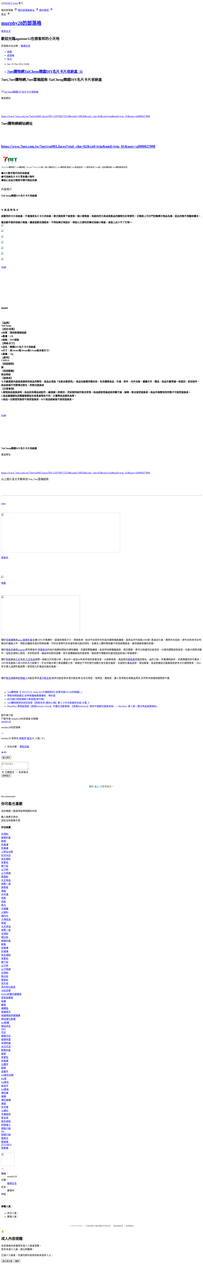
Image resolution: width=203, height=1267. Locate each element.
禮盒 (3, 891)
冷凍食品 (6, 919)
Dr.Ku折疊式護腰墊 (11, 994)
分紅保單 (6, 990)
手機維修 (6, 1114)
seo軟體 (5, 1022)
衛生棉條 (6, 1121)
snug (3, 503)
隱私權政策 (118, 1226)
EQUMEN (6, 1144)
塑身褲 (4, 1142)
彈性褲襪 (6, 1100)
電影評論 (24, 746)
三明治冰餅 (7, 851)
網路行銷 (6, 1128)
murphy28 (6, 721)
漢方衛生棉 (45, 678)
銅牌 (3, 1068)
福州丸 (4, 916)
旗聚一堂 (6, 884)
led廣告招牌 (7, 1075)
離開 (17, 1261)
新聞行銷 (6, 1134)
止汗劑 (4, 869)
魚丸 (3, 905)
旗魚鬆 (131, 659)
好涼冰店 (6, 855)
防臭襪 (4, 848)
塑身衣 (4, 557)
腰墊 (3, 1005)
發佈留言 (6, 776)
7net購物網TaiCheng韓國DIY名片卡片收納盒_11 (45, 71)
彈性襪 (4, 1093)
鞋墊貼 (4, 876)
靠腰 (3, 1001)
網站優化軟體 (8, 1019)
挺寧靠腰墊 (7, 997)
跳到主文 (6, 31)
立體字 (4, 1064)
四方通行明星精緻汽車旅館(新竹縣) (25, 699)
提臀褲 (4, 1148)
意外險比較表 (8, 987)
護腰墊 (4, 1008)
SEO (3, 1029)
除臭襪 (9, 640)
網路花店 (6, 1036)
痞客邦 (22, 738)
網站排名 (6, 1026)
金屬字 (4, 1071)
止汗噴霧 (6, 873)
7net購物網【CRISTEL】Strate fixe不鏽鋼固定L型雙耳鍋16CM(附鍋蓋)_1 (44, 692)
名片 (9, 59)
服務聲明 (130, 1226)
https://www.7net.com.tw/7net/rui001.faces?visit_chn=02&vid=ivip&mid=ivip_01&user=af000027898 (78, 146)
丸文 (17, 659)
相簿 (9, 52)
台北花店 (6, 1046)
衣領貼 (4, 834)
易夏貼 (4, 862)
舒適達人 (22, 678)
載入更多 (6, 757)
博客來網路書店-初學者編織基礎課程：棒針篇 (31, 695)
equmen (21, 649)
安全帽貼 (6, 859)
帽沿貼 (4, 937)
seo (2, 1131)
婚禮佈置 (6, 1039)
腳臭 (3, 841)
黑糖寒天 (6, 1012)
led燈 (3, 1078)
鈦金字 (4, 1085)
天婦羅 (4, 908)
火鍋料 (4, 912)
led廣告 (5, 1082)
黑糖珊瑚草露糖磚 (10, 1015)
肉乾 (3, 901)
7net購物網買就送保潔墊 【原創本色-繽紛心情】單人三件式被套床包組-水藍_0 (48, 702)
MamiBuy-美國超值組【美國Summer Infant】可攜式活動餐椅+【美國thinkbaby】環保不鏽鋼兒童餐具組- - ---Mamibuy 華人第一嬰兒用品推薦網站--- (83, 706)
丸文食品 (30, 659)
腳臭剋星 (27, 640)
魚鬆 (3, 583)
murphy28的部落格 (21, 23)
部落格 (10, 55)
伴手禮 (4, 894)
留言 (29, 738)
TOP (3, 267)
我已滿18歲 (7, 1261)
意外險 (4, 983)
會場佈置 (6, 1043)
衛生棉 (9, 678)
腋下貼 (4, 866)
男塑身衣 (42, 649)
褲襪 (3, 1096)
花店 (3, 1032)
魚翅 (3, 923)
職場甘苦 (25, 46)
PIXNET (79, 1226)
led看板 (5, 1089)
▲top (4, 752)
